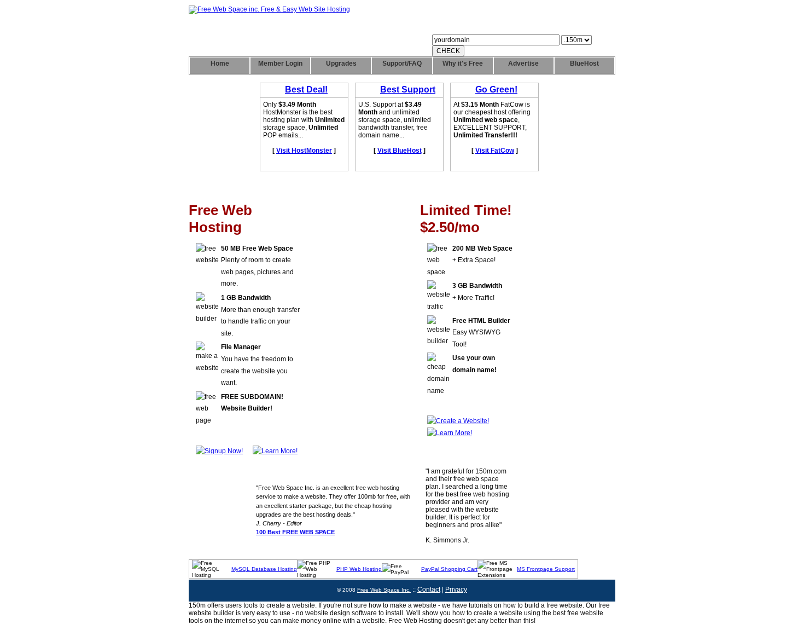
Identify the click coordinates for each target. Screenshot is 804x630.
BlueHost (584, 63)
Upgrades (341, 63)
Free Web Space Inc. (384, 590)
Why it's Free (462, 63)
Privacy (456, 589)
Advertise (523, 63)
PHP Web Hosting (359, 569)
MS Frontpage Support (546, 569)
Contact (428, 589)
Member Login (280, 63)
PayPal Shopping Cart (449, 569)
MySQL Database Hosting (264, 569)
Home (220, 63)
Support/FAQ (402, 63)
